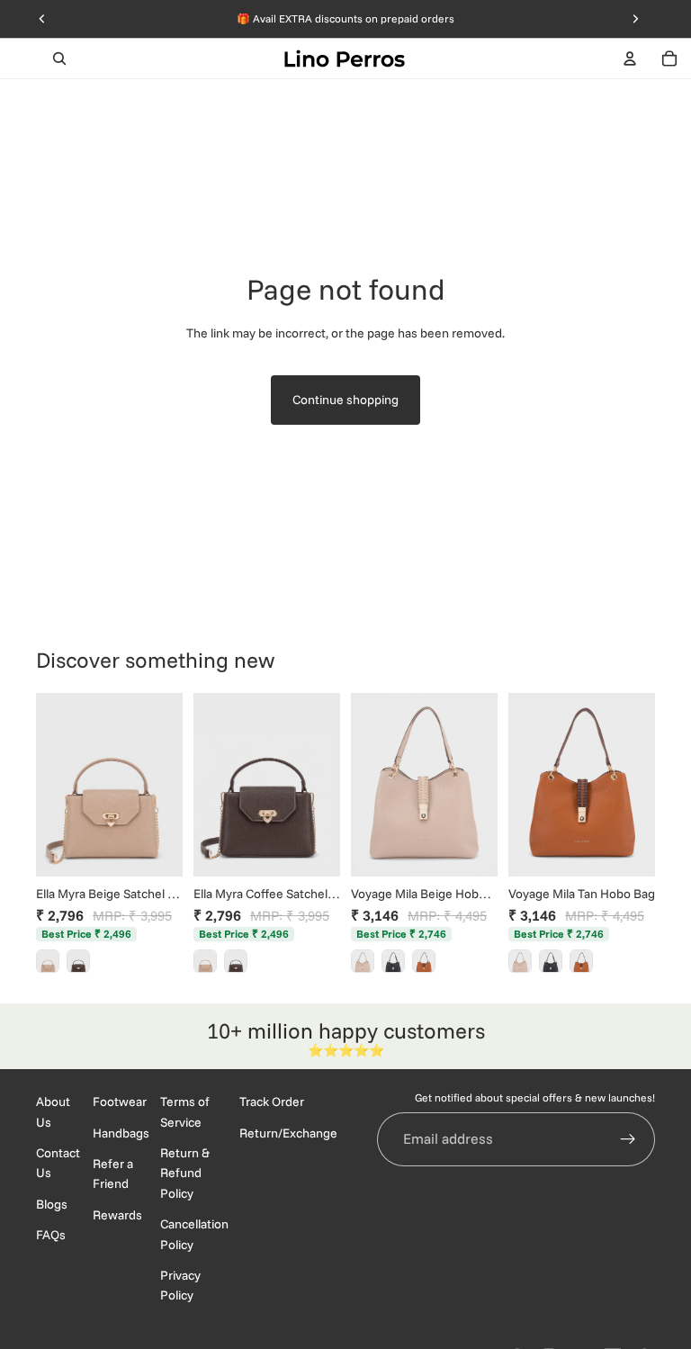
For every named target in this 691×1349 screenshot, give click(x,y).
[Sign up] (628, 1138)
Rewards (117, 1214)
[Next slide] (163, 785)
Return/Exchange (288, 1132)
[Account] (630, 58)
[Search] (59, 58)
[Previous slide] (56, 785)
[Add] (155, 848)
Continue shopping (345, 399)
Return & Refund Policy (185, 1173)
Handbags (121, 1132)
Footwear (120, 1101)
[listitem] (47, 961)
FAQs (51, 1235)
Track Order (271, 1101)
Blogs (51, 1203)
